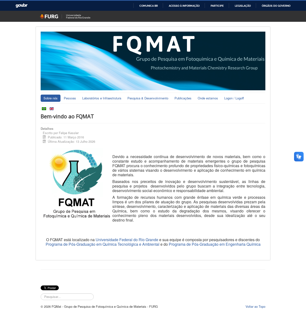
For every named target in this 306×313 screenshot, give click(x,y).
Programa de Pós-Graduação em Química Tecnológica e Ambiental (102, 244)
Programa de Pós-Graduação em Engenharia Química (215, 244)
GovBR (21, 5)
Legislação (243, 5)
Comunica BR (148, 5)
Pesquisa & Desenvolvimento (147, 98)
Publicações (183, 98)
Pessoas (70, 98)
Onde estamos (208, 98)
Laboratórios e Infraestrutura (101, 98)
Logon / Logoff (234, 98)
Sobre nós (51, 98)
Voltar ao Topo (255, 306)
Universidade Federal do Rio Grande (127, 239)
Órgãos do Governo (276, 5)
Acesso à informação (184, 5)
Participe (217, 5)
